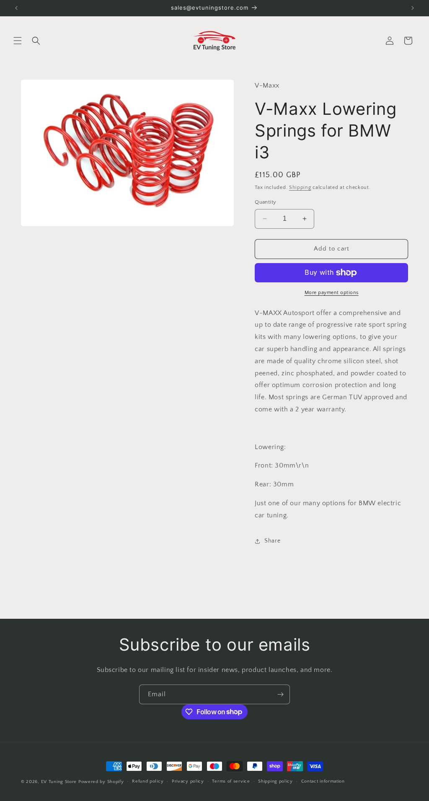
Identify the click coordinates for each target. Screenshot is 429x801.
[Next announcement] (412, 8)
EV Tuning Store (59, 781)
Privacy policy (188, 781)
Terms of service (231, 781)
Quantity (265, 202)
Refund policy (147, 781)
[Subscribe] (280, 694)
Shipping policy (275, 781)
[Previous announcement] (16, 8)
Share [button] (272, 540)
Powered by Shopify (101, 781)
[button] (17, 40)
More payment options (332, 292)
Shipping (300, 187)
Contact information (323, 781)
